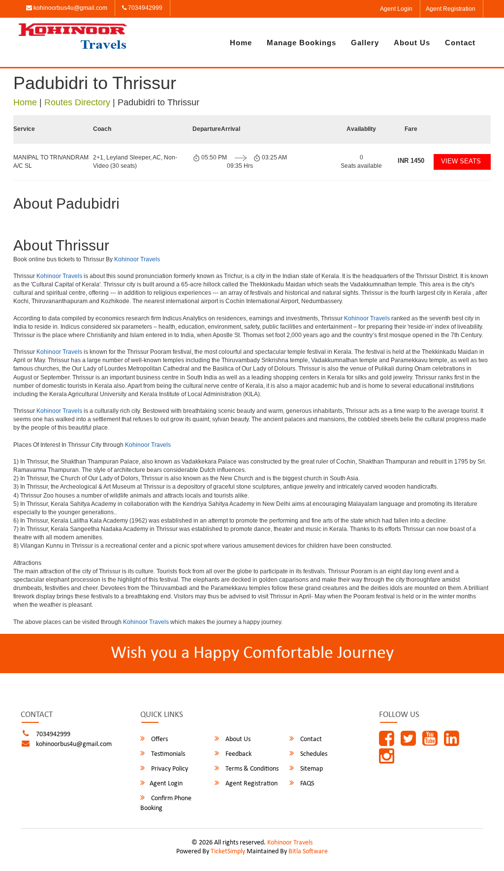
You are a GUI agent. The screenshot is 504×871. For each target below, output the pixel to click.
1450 (411, 160)
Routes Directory (77, 102)
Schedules (313, 754)
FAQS (306, 783)
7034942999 (144, 7)
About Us (412, 42)
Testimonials (167, 754)
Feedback (238, 754)
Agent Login (396, 8)
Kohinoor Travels (137, 259)
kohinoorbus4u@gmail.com (69, 7)
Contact (460, 42)
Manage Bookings (301, 42)
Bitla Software (308, 851)
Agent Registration (450, 8)
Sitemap (311, 769)
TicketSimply (228, 851)
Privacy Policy (169, 769)
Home (241, 42)
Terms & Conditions (251, 769)
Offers (159, 739)
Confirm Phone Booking (165, 803)
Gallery (365, 42)
